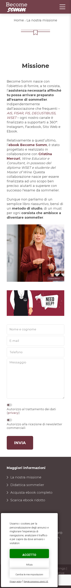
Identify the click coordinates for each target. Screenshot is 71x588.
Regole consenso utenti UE (36, 581)
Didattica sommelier (27, 485)
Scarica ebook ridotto (27, 500)
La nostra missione (25, 477)
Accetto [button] (29, 555)
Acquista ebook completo (31, 493)
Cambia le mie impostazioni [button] (29, 574)
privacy (13, 413)
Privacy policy (16, 581)
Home (19, 20)
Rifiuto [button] (29, 564)
